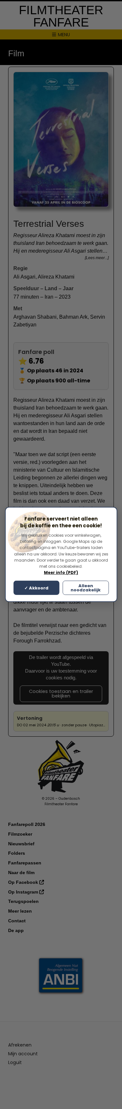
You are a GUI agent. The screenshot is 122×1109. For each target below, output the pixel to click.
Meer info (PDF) (61, 572)
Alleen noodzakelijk (86, 588)
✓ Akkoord (36, 588)
